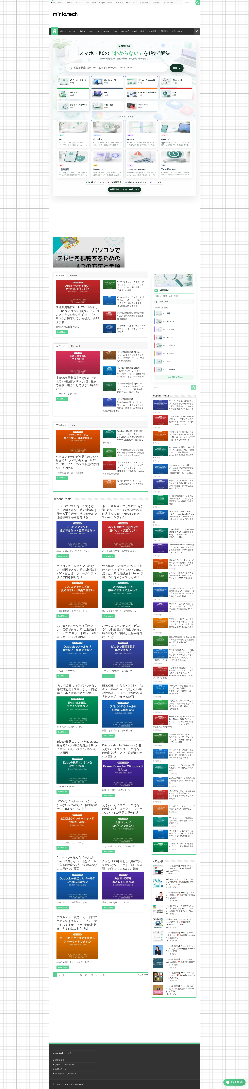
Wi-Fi (135, 3)
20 (86, 975)
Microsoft (119, 3)
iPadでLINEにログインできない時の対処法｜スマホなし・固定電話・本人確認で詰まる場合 (76, 689)
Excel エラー (157, 182)
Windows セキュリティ (137, 182)
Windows (79, 3)
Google (102, 3)
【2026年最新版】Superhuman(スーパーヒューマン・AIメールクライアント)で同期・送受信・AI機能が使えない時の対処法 (123, 405)
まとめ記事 (144, 3)
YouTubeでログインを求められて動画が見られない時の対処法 (182, 780)
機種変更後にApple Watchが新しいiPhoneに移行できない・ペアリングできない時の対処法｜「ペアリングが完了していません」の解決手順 (77, 314)
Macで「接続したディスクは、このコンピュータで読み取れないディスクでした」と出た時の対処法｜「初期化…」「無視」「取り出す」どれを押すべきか (174, 655)
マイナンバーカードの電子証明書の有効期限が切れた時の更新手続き (181, 820)
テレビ (110, 3)
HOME (53, 3)
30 (92, 975)
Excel (128, 3)
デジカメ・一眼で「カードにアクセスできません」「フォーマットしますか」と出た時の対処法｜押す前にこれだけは (173, 624)
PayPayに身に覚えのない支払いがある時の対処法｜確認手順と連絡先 (130, 316)
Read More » (61, 332)
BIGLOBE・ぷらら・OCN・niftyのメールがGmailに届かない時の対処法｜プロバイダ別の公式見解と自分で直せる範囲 (173, 516)
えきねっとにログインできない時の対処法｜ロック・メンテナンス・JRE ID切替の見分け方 (122, 808)
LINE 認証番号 (115, 182)
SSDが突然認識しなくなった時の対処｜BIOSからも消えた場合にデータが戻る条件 (130, 452)
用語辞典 (156, 3)
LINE (94, 3)
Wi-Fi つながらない (96, 182)
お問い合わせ (168, 3)
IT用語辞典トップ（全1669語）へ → (124, 189)
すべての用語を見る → (174, 377)
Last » (103, 975)
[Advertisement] (145, 16)
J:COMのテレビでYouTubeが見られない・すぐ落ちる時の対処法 (182, 767)
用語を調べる (235, 1082)
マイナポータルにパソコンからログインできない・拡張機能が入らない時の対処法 (181, 833)
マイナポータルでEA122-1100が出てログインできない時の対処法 (131, 329)
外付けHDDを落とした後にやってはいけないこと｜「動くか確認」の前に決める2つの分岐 (122, 864)
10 (81, 975)
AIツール (60, 346)
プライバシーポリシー (64, 1065)
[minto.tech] (65, 13)
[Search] (198, 2)
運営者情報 (59, 1060)
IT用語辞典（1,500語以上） (66, 1073)
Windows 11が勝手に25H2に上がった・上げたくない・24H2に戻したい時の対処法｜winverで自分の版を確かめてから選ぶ (123, 437)
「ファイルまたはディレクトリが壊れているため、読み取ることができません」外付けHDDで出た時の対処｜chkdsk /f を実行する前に (123, 468)
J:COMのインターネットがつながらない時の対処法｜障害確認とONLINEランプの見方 (76, 805)
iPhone (61, 3)
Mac (87, 3)
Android (70, 3)
